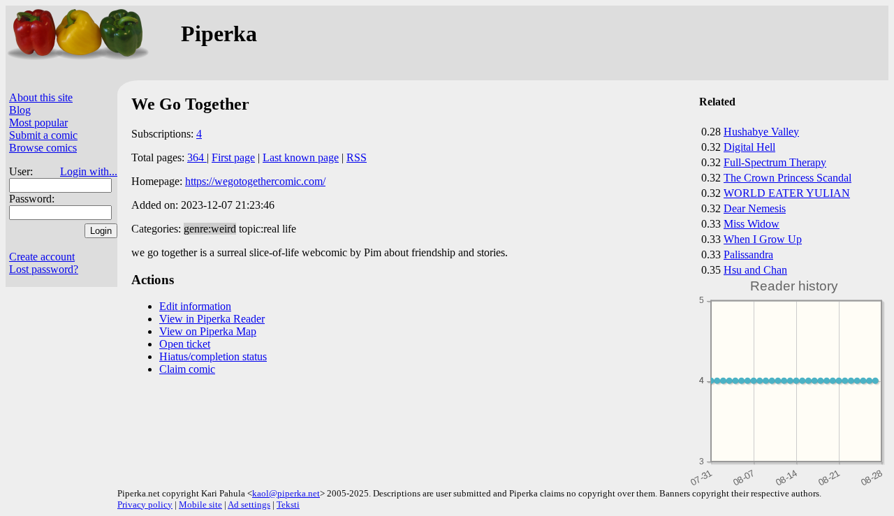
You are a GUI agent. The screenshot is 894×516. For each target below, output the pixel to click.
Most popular (38, 122)
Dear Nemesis (755, 208)
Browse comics (43, 148)
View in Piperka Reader (212, 319)
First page (233, 157)
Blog (20, 110)
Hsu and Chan (755, 270)
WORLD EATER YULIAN (787, 193)
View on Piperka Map (207, 331)
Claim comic (187, 369)
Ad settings (249, 504)
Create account (42, 257)
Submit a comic (43, 135)
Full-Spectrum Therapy (775, 162)
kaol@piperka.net (286, 493)
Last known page (301, 157)
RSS (356, 157)
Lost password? (43, 269)
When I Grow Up (763, 239)
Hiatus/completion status (213, 356)
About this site (41, 97)
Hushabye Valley (761, 132)
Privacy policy (145, 504)
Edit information (195, 306)
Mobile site (200, 504)
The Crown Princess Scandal (787, 178)
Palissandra (748, 254)
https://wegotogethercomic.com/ (255, 181)
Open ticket (184, 344)
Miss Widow (751, 224)
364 (197, 157)
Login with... (88, 171)
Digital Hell (749, 147)
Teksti (288, 504)
